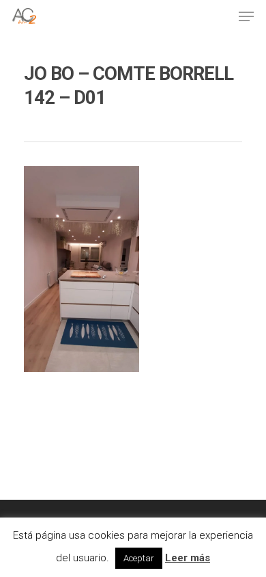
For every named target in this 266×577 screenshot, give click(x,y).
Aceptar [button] (138, 558)
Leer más (187, 558)
